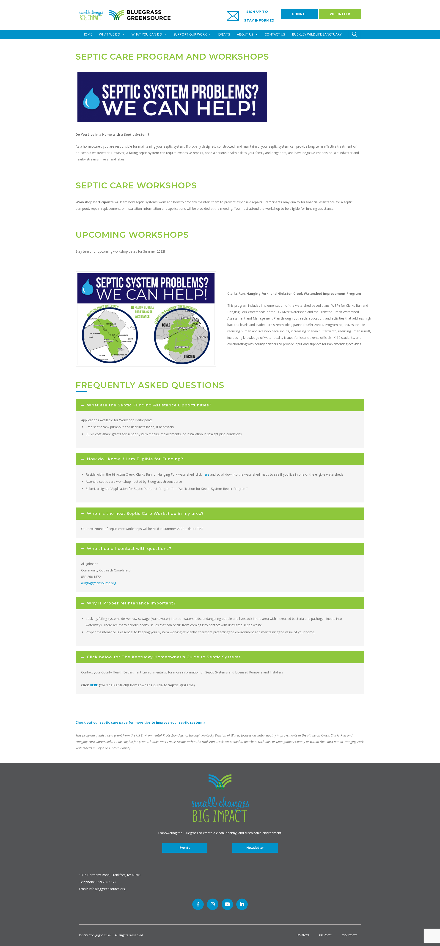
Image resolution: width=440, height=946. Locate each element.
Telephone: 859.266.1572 (97, 882)
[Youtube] (227, 904)
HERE (94, 685)
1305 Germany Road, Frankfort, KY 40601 (110, 875)
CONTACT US (275, 34)
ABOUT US (245, 34)
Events (184, 848)
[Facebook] (198, 904)
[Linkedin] (242, 904)
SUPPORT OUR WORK (190, 34)
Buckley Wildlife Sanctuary (316, 34)
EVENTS (224, 34)
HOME (87, 34)
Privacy (325, 935)
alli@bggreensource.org (98, 583)
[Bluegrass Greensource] (125, 14)
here (206, 474)
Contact (349, 935)
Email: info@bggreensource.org (102, 889)
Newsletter (255, 848)
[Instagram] (212, 904)
